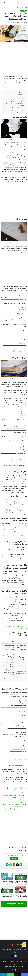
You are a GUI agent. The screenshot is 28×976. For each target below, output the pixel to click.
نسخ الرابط (14, 858)
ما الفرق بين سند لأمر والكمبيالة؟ (16, 110)
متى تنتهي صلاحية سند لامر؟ (17, 101)
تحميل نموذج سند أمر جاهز (20, 351)
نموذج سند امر (21, 96)
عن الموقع (15, 966)
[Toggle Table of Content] (23, 92)
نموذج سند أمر (21, 847)
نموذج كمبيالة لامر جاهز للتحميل (17, 112)
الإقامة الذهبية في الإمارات (15, 765)
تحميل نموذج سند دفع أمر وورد (19, 459)
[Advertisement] (14, 59)
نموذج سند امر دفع (20, 97)
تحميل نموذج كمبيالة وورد (20, 759)
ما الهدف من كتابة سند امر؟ (18, 99)
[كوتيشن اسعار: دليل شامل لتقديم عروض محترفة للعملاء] (21, 876)
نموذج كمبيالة (22, 850)
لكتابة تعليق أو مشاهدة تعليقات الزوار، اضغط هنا (14, 903)
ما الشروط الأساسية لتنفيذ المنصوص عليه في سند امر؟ (13, 104)
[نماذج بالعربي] (14, 3)
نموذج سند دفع (11, 847)
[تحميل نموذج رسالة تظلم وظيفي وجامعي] (7, 876)
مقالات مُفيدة (18, 7)
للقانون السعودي (20, 499)
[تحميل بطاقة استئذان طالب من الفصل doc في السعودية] (7, 889)
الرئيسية (24, 7)
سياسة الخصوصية (8, 966)
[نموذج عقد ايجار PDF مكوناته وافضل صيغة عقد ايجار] (21, 889)
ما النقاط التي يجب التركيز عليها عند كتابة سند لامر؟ (13, 108)
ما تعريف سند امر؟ (20, 94)
